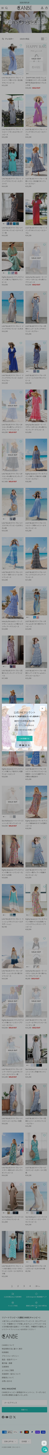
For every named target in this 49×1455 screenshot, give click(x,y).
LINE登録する (24, 738)
